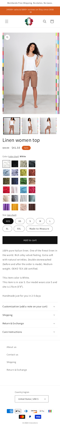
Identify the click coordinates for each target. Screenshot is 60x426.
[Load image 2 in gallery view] (30, 126)
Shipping (11, 362)
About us (11, 346)
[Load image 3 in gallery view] (48, 126)
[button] (6, 21)
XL (7, 228)
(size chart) (11, 215)
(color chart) (13, 156)
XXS (8, 221)
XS (19, 221)
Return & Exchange (17, 369)
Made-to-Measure (39, 228)
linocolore (33, 423)
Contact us (12, 354)
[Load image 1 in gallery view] (11, 126)
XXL (19, 228)
